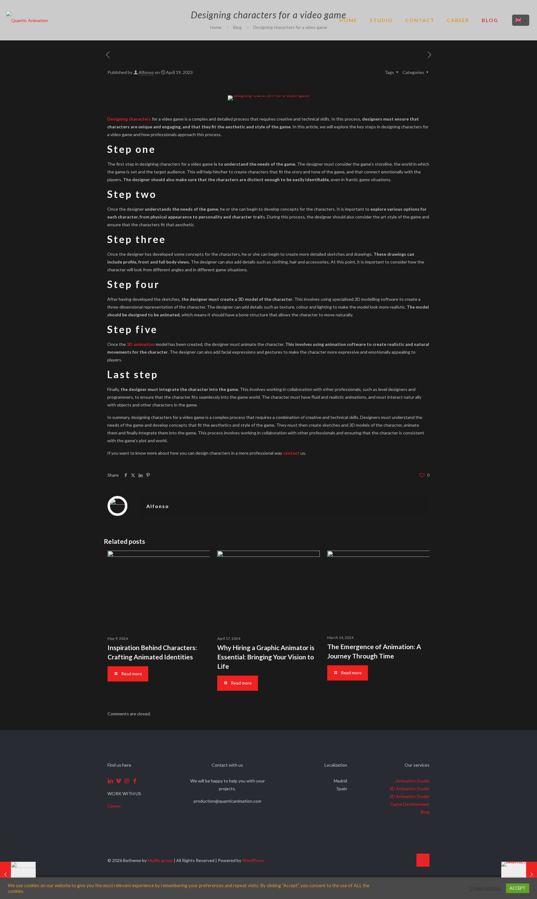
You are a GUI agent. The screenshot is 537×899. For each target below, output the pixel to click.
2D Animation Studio (409, 796)
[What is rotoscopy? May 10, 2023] (519, 874)
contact (291, 453)
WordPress (253, 860)
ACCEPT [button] (518, 888)
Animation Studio (412, 780)
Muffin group (160, 860)
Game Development (410, 804)
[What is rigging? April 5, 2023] (18, 874)
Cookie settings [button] (485, 888)
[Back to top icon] (422, 860)
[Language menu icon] (520, 20)
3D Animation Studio (409, 788)
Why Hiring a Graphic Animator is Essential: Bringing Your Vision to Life (265, 657)
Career (114, 806)
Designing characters (129, 119)
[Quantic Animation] (27, 20)
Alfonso (146, 72)
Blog (425, 811)
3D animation (141, 344)
